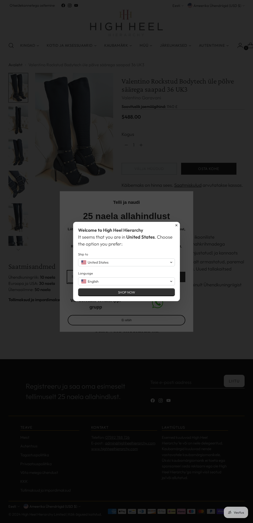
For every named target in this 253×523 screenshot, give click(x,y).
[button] (126, 262)
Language (85, 273)
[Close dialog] (176, 225)
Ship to (83, 254)
